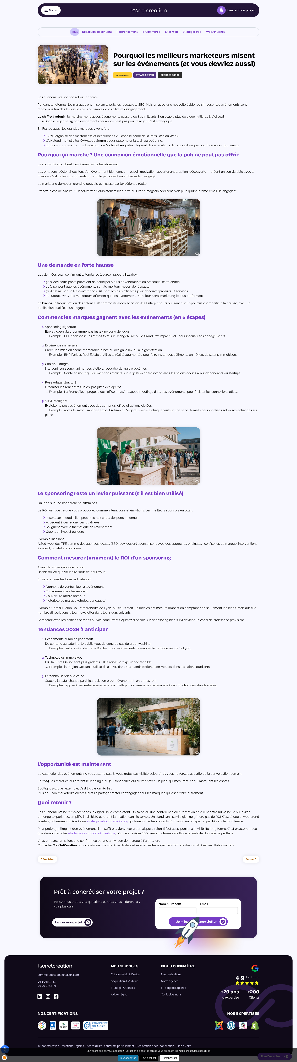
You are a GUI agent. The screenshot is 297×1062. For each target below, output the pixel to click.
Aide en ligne (119, 994)
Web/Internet (215, 31)
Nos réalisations (171, 974)
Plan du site (184, 1046)
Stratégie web (192, 31)
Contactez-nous (171, 994)
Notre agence (169, 981)
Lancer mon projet (241, 10)
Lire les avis (252, 977)
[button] (4, 1057)
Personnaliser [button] (169, 1058)
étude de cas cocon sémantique (91, 833)
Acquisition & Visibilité (124, 981)
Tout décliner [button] (148, 1058)
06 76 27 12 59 (47, 985)
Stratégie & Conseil (123, 987)
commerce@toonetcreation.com (58, 974)
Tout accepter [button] (128, 1058)
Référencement (127, 31)
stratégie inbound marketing (107, 821)
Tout (75, 31)
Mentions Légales (73, 1046)
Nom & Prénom (171, 904)
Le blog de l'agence (173, 987)
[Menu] (51, 10)
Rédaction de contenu (97, 31)
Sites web (171, 31)
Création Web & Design (125, 974)
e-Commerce (151, 31)
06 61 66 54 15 (47, 981)
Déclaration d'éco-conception (155, 1046)
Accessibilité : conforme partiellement (110, 1046)
